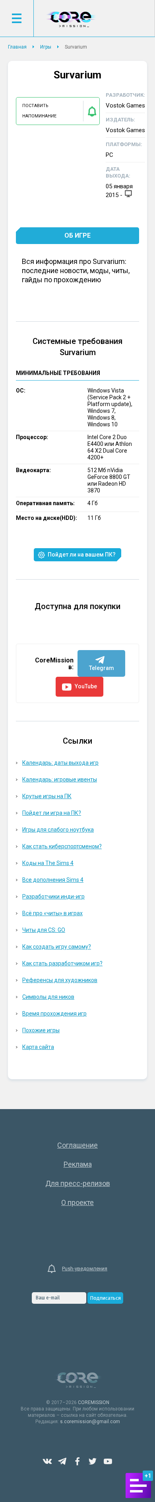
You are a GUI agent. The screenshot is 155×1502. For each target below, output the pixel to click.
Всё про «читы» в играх (52, 913)
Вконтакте (47, 1461)
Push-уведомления (84, 1269)
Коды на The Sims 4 (48, 863)
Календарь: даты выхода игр (60, 763)
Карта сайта (38, 1047)
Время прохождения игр (54, 1013)
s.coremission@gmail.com (90, 1421)
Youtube (107, 1461)
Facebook (77, 1461)
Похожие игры (41, 1030)
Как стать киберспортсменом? (62, 846)
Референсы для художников (59, 980)
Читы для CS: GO (43, 930)
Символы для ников (48, 997)
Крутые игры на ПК (47, 796)
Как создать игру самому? (56, 946)
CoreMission (70, 19)
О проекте (77, 1202)
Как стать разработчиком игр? (62, 963)
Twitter (92, 1461)
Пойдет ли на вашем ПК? (82, 554)
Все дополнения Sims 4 (52, 880)
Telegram (62, 1461)
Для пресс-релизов (77, 1183)
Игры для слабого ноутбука (58, 829)
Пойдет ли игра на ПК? (51, 813)
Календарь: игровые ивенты (59, 779)
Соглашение (77, 1145)
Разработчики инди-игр (53, 896)
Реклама (78, 1164)
